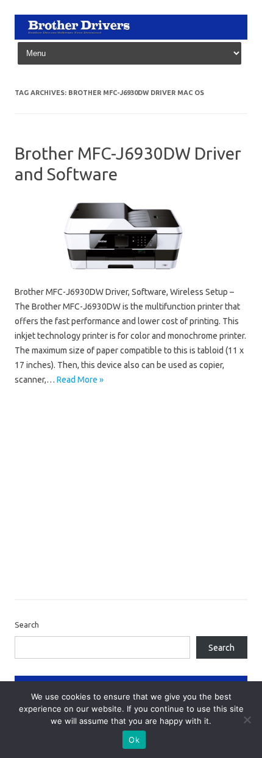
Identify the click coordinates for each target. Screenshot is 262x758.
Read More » (80, 379)
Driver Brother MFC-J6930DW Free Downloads (101, 566)
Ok (134, 740)
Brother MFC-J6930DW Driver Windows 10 (94, 442)
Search (27, 624)
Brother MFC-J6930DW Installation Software (98, 477)
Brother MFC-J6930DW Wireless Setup (87, 548)
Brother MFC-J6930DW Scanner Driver (87, 513)
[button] (124, 237)
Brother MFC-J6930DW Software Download (96, 530)
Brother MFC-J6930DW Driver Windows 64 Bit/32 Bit (111, 460)
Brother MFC (41, 407)
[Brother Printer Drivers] (131, 36)
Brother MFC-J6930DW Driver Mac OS (86, 424)
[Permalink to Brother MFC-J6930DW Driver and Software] (131, 277)
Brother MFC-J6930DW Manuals (75, 495)
